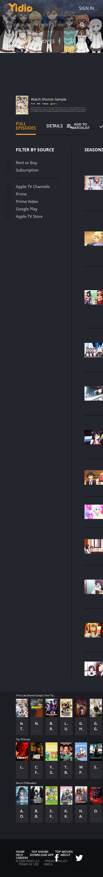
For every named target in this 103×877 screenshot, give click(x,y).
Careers (22, 858)
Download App (42, 855)
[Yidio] (20, 8)
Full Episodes (26, 126)
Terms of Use (28, 864)
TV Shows (19, 41)
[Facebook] (57, 858)
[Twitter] (79, 858)
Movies (47, 41)
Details (54, 126)
